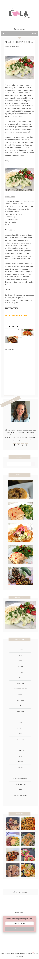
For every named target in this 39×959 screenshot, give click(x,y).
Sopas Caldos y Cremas (20, 778)
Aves (7, 322)
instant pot (20, 728)
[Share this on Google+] (13, 326)
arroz (20, 655)
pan (20, 756)
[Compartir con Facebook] (6, 326)
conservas (20, 683)
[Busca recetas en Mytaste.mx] (20, 892)
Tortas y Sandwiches (20, 795)
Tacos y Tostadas (20, 784)
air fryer (20, 649)
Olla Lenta (20, 750)
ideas (20, 722)
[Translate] (33, 464)
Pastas (20, 761)
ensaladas (20, 711)
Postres (20, 767)
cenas (20, 677)
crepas (20, 694)
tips (20, 789)
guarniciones (20, 717)
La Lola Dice (20, 739)
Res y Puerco (20, 773)
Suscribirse (19, 929)
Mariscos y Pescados (20, 745)
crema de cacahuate (20, 689)
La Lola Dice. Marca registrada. (18, 953)
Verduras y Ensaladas (20, 801)
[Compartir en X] (9, 326)
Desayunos (20, 700)
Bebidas (20, 666)
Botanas (20, 672)
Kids (20, 733)
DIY (20, 705)
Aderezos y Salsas (20, 644)
